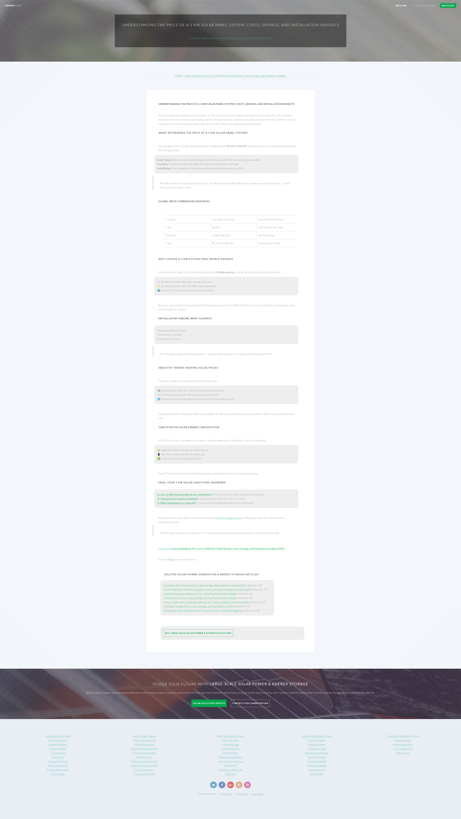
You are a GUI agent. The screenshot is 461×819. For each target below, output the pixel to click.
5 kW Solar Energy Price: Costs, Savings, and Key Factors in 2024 (198, 606)
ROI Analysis (403, 752)
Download (221, 548)
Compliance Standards (230, 769)
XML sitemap (242, 794)
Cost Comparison (402, 748)
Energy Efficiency (58, 744)
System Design (58, 748)
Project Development (144, 740)
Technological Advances (144, 761)
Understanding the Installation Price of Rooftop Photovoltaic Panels (199, 593)
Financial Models (317, 757)
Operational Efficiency (317, 752)
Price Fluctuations (144, 769)
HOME (178, 75)
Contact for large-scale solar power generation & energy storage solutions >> (230, 37)
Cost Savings (58, 773)
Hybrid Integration (403, 744)
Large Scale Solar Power (58, 736)
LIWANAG (13, 5)
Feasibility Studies (144, 744)
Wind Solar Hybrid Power (230, 736)
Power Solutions (317, 740)
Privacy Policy (226, 794)
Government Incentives (230, 761)
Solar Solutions (425, 5)
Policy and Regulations (230, 757)
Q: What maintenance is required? (176, 502)
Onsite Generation (58, 765)
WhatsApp (448, 5)
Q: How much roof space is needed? (177, 498)
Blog (170, 559)
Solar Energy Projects (144, 736)
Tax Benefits (230, 765)
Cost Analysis (58, 752)
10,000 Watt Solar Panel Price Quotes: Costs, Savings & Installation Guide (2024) (207, 589)
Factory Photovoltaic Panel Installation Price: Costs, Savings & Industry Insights (206, 602)
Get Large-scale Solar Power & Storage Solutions (198, 633)
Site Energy (58, 757)
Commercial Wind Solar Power (402, 736)
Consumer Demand (144, 773)
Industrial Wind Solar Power (317, 736)
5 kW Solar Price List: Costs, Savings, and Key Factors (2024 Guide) (199, 597)
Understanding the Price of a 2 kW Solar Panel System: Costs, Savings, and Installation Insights (235, 75)
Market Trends (144, 757)
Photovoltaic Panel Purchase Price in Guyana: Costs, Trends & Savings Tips (203, 610)
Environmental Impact (144, 752)
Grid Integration (230, 748)
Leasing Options (316, 769)
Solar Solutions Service (209, 703)
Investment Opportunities (144, 748)
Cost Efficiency (230, 752)
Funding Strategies (317, 765)
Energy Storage (230, 744)
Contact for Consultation (250, 703)
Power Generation (58, 740)
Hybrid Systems (230, 740)
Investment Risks (317, 761)
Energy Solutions (58, 761)
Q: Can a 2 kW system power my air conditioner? (184, 494)
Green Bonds (317, 773)
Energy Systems (316, 744)
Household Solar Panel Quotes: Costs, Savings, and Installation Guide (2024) (204, 585)
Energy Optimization (58, 769)
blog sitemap (257, 794)
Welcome (401, 5)
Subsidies (230, 773)
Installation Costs (316, 748)
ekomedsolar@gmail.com (228, 517)
